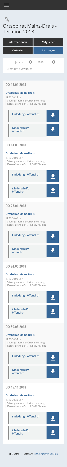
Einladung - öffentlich (25, 114)
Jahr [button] (18, 62)
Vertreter (18, 50)
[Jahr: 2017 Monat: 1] (30, 62)
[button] (53, 116)
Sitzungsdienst (46, 453)
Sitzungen (48, 50)
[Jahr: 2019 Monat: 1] (53, 62)
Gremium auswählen (20, 69)
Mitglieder (48, 42)
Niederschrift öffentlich (20, 130)
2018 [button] (41, 62)
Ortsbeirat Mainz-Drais (20, 92)
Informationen (18, 42)
